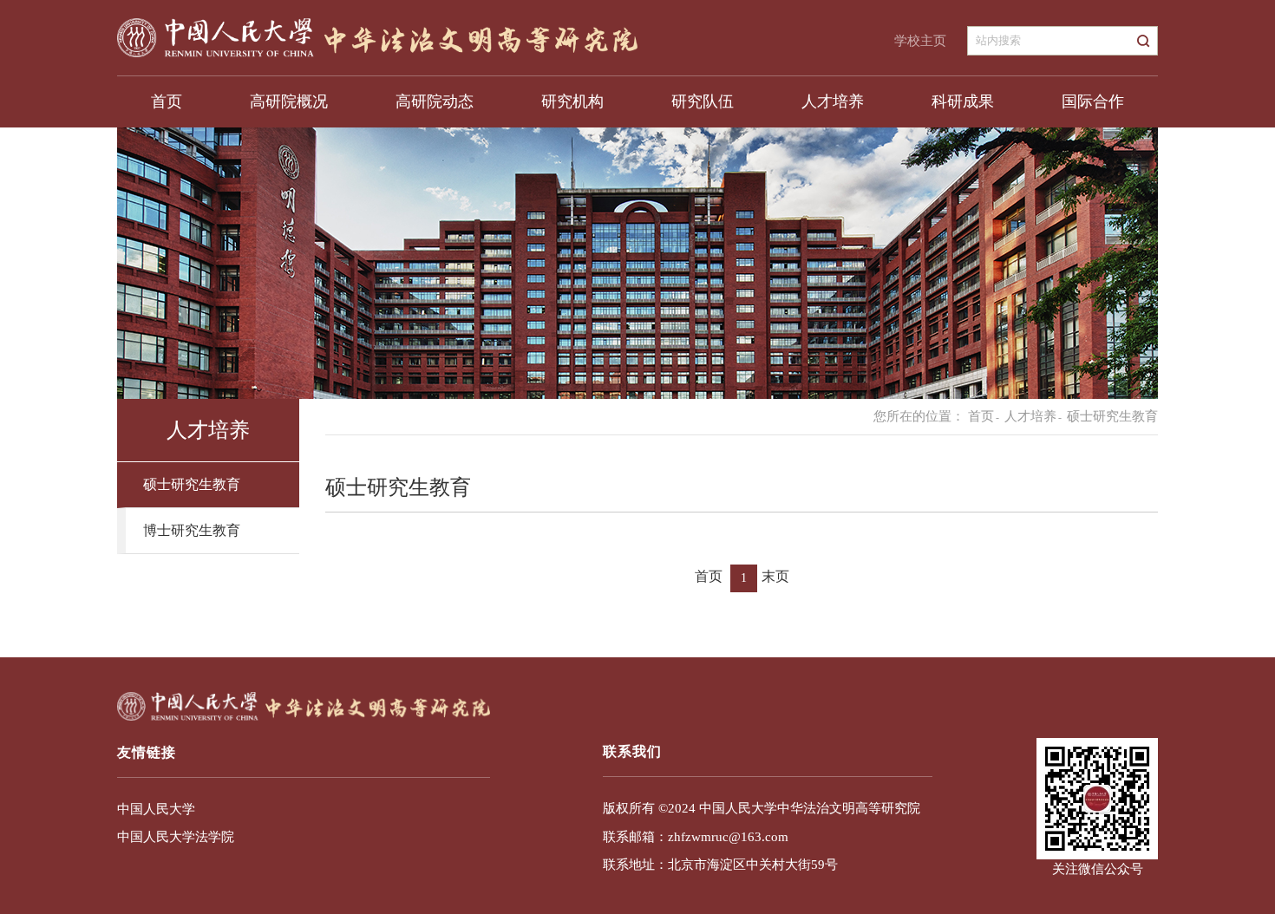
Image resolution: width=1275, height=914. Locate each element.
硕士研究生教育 (191, 484)
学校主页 (920, 41)
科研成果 (963, 101)
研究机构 (572, 101)
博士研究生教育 (191, 530)
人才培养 (832, 101)
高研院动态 (435, 101)
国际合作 (1093, 101)
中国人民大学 (156, 809)
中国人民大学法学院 (175, 837)
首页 (166, 101)
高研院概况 (289, 101)
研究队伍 (702, 101)
